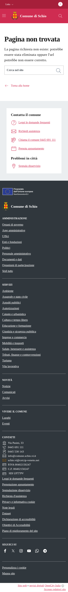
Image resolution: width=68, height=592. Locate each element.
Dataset (6, 513)
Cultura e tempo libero (15, 319)
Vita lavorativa (10, 366)
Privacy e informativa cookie (18, 501)
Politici (6, 247)
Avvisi (6, 397)
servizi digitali (36, 585)
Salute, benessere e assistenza (19, 348)
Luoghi (6, 417)
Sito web (22, 585)
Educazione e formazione (16, 325)
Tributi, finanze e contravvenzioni (21, 354)
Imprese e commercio (14, 337)
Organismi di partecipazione (18, 265)
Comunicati (8, 392)
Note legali (8, 507)
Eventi (6, 423)
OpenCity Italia (53, 585)
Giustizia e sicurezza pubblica (19, 331)
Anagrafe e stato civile (15, 296)
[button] (9, 4)
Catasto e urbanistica (14, 314)
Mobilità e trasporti (13, 343)
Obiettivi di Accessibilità (16, 525)
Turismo (7, 360)
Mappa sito (8, 573)
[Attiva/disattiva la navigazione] (4, 15)
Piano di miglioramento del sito (20, 530)
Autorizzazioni (10, 308)
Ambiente (7, 290)
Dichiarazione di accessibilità (18, 519)
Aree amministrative (13, 230)
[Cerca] (58, 71)
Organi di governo (12, 224)
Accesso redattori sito (55, 589)
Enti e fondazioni (12, 242)
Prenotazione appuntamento (18, 484)
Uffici (5, 236)
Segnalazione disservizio (16, 490)
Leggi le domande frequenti (18, 478)
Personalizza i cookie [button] (14, 567)
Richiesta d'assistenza (14, 496)
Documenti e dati (12, 259)
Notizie (6, 386)
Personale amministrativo (16, 253)
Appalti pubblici (11, 302)
